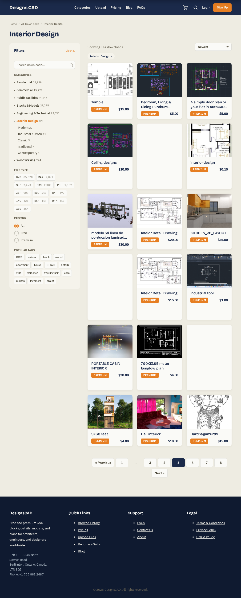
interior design (202, 162)
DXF (40, 200)
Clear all (70, 50)
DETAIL (51, 265)
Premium (27, 240)
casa (67, 273)
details (65, 265)
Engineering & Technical (33, 113)
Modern (23, 128)
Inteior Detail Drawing (159, 233)
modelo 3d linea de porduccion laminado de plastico (108, 237)
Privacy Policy (206, 530)
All (22, 226)
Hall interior (151, 434)
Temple (97, 102)
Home (13, 24)
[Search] (195, 7)
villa (18, 273)
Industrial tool (202, 293)
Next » (159, 473)
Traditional (25, 147)
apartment (22, 265)
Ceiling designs (104, 162)
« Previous (103, 463)
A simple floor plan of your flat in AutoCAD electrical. (208, 106)
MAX (45, 177)
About (141, 537)
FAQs (141, 523)
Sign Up (222, 7)
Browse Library (89, 523)
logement (35, 281)
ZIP (22, 192)
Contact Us (145, 530)
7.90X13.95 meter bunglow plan (155, 365)
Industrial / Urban (30, 134)
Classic (22, 140)
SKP (23, 185)
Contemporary (27, 153)
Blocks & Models (27, 106)
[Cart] (185, 7)
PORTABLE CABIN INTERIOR (105, 365)
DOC (40, 192)
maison (20, 281)
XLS (22, 208)
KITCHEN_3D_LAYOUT (208, 233)
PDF (64, 185)
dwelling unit (51, 273)
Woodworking (25, 160)
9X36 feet (99, 434)
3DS (44, 185)
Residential (24, 82)
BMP (58, 192)
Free (24, 233)
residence (32, 273)
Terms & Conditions (210, 523)
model (59, 257)
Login (206, 7)
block (46, 257)
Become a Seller (90, 544)
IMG (22, 200)
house (37, 265)
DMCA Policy (205, 537)
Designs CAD (23, 7)
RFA (58, 200)
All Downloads (30, 24)
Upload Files (87, 537)
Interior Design (27, 121)
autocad (32, 257)
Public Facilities (27, 98)
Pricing (83, 530)
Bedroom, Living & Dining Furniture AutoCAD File (156, 106)
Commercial (24, 90)
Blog (81, 551)
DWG (24, 177)
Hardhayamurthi (204, 434)
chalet (50, 281)
